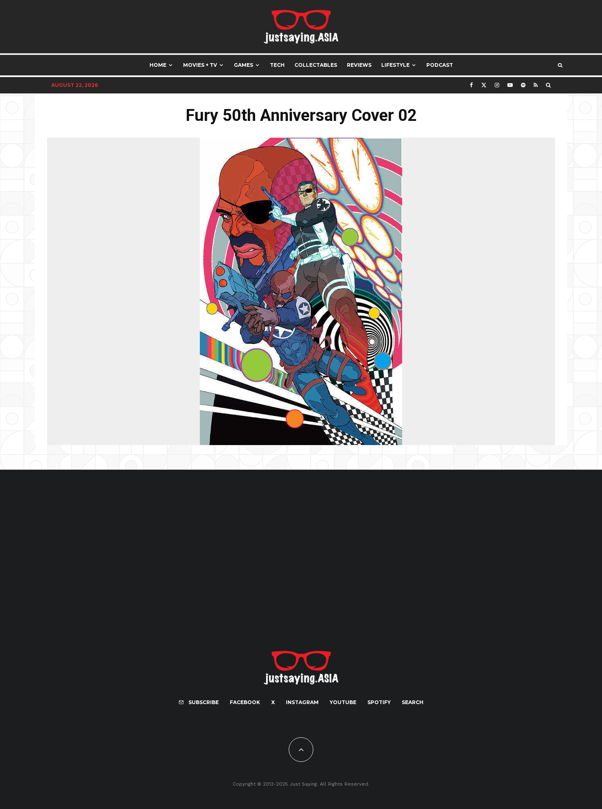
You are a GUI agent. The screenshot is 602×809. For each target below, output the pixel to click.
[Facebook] (471, 85)
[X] (484, 85)
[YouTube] (510, 85)
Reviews (359, 65)
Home (157, 65)
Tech (277, 65)
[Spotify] (523, 85)
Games (243, 65)
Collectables (315, 65)
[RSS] (536, 85)
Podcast (439, 65)
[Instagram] (497, 85)
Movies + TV (200, 65)
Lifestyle (395, 65)
